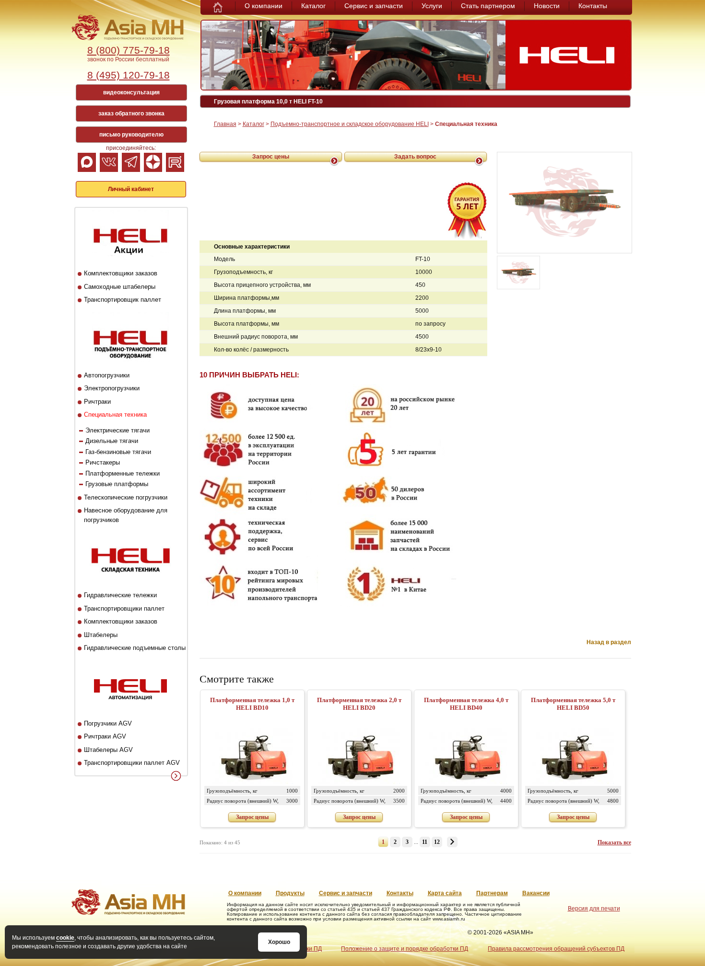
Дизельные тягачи (111, 440)
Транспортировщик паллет (122, 299)
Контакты (592, 6)
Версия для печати (594, 908)
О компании (263, 6)
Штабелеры (101, 634)
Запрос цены (270, 156)
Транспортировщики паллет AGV (132, 762)
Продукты (290, 893)
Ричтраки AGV (105, 736)
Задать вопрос (415, 156)
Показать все (614, 842)
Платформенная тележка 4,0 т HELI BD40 (466, 703)
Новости (547, 6)
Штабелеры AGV (108, 749)
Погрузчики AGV (108, 723)
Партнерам (492, 893)
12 (437, 842)
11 (424, 842)
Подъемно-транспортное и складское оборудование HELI (349, 124)
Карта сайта (445, 893)
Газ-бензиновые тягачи (118, 451)
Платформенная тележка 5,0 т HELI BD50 (573, 703)
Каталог (313, 6)
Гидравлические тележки (120, 595)
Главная (225, 124)
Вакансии (536, 893)
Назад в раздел (609, 642)
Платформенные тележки (122, 473)
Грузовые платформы (116, 484)
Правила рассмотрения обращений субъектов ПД (556, 948)
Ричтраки (97, 401)
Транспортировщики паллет (124, 608)
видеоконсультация (131, 92)
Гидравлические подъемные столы (135, 647)
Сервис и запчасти (373, 6)
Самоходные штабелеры (119, 286)
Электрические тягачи (117, 430)
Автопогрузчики (106, 375)
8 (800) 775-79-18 (128, 50)
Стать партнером (488, 6)
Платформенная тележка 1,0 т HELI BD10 (252, 703)
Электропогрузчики (112, 388)
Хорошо (279, 942)
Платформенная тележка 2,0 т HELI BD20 (359, 703)
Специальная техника (115, 414)
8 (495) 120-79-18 (128, 74)
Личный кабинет (131, 189)
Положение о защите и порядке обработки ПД (404, 948)
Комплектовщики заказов (120, 273)
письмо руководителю (131, 134)
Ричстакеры (102, 462)
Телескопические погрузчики (125, 497)
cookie (65, 937)
